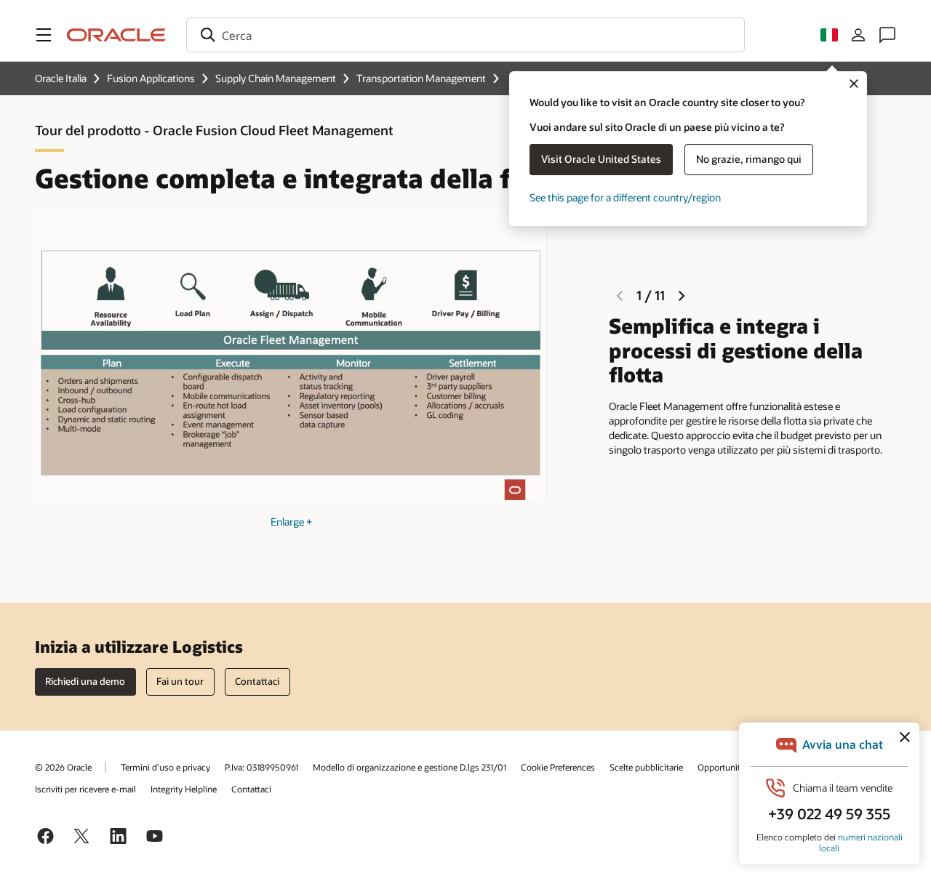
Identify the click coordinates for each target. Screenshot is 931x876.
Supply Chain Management (275, 78)
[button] (43, 35)
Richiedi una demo (85, 681)
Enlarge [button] (291, 522)
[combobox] (465, 34)
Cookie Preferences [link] (558, 767)
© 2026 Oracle (63, 767)
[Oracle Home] (116, 34)
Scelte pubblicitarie (646, 767)
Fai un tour (180, 681)
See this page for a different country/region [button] (625, 197)
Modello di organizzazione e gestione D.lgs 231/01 (409, 767)
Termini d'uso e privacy (165, 767)
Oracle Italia (61, 78)
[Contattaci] (887, 35)
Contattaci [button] (257, 681)
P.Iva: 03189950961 (261, 767)
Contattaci (251, 789)
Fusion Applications (151, 78)
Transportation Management (421, 78)
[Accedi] (858, 35)
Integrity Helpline (184, 789)
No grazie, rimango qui (749, 159)
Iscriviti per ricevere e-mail (85, 789)
